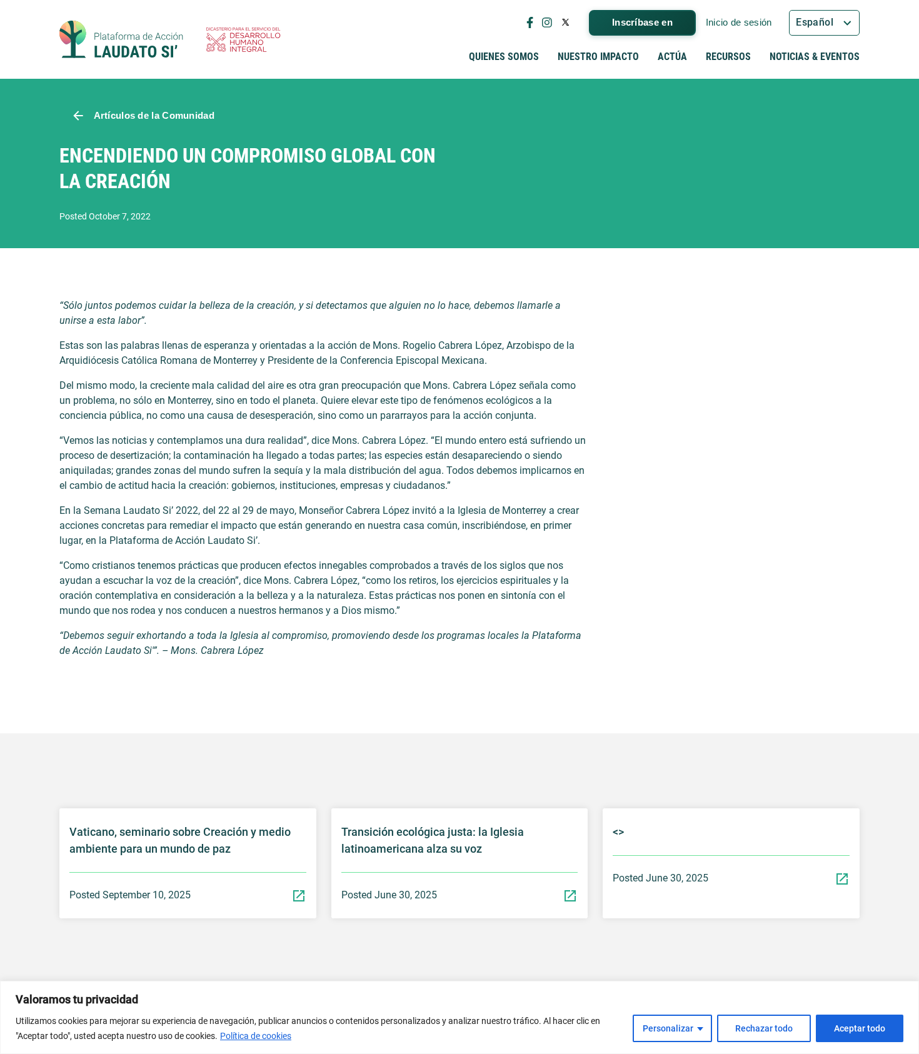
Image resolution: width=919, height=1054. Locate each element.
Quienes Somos (504, 57)
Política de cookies (255, 1036)
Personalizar (668, 1028)
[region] (459, 1017)
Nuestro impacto (598, 57)
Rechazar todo (764, 1028)
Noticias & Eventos (815, 57)
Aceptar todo (859, 1028)
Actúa (672, 57)
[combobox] (824, 23)
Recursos (728, 57)
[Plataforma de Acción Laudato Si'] (121, 39)
